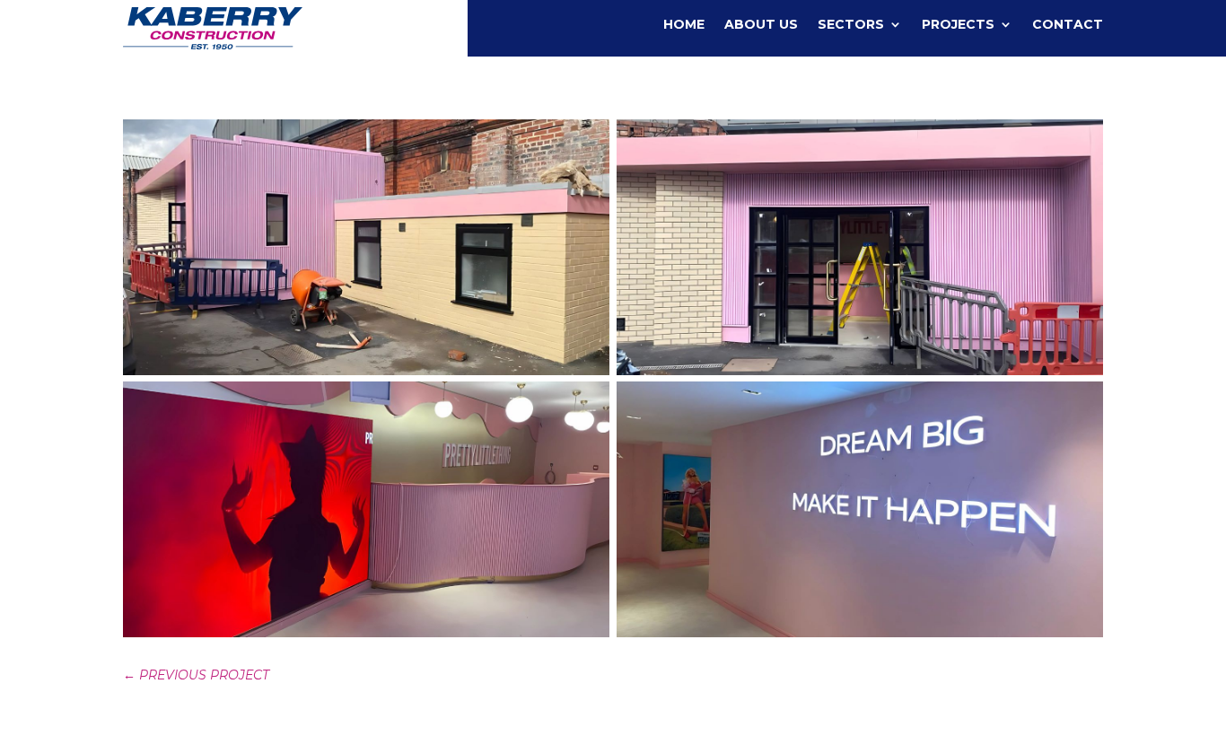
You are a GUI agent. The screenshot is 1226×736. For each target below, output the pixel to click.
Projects (958, 25)
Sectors (851, 25)
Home (684, 25)
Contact (1067, 25)
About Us (761, 25)
